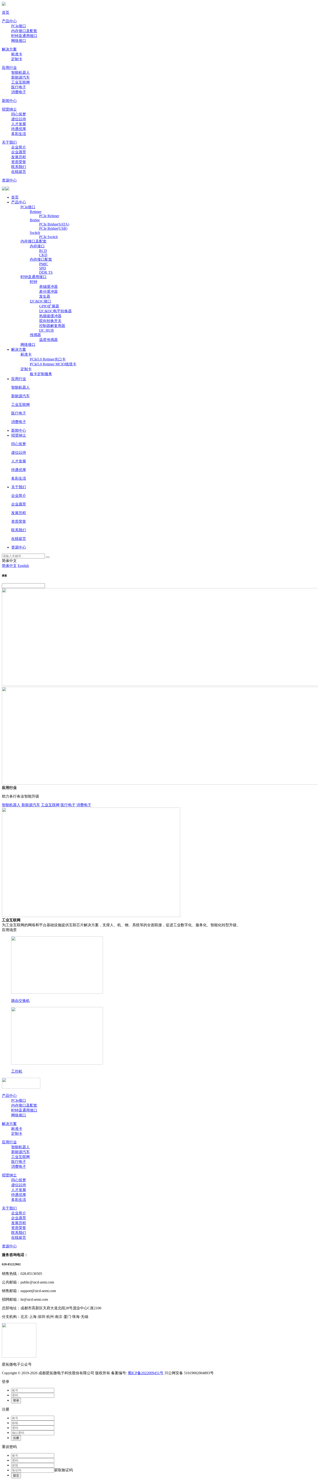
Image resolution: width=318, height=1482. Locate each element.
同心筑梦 (18, 114)
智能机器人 (20, 72)
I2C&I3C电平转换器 (55, 311)
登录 (16, 1400)
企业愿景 (18, 152)
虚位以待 (18, 119)
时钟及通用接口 (24, 36)
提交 (16, 1475)
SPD (42, 268)
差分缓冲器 (48, 291)
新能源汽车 (20, 77)
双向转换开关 (50, 321)
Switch (35, 233)
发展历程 (18, 157)
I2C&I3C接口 (40, 301)
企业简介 (18, 147)
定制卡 (16, 59)
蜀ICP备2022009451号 (145, 1373)
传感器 (35, 335)
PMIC (43, 264)
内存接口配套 (41, 259)
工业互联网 (20, 82)
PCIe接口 (18, 26)
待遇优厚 (18, 129)
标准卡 (16, 54)
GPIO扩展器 (49, 306)
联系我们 (18, 167)
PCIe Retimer (49, 216)
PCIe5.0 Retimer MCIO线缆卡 (53, 364)
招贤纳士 (9, 109)
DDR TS (46, 272)
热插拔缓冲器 (50, 316)
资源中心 (9, 180)
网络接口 (18, 41)
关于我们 (9, 142)
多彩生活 (18, 134)
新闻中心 (9, 101)
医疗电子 (18, 87)
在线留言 (18, 172)
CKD (43, 255)
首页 (5, 12)
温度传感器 (48, 340)
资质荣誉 (18, 162)
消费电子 (18, 92)
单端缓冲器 (48, 287)
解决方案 (9, 49)
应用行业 (9, 68)
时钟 (33, 282)
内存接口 (37, 246)
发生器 (44, 296)
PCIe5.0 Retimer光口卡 (48, 359)
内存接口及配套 (24, 31)
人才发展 (18, 124)
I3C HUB (46, 330)
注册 (16, 1438)
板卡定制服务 (41, 374)
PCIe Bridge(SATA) (54, 224)
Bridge (35, 220)
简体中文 (9, 566)
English (23, 566)
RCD (43, 251)
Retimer (35, 212)
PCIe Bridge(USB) (53, 228)
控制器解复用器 (52, 326)
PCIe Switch (48, 237)
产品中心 (9, 21)
